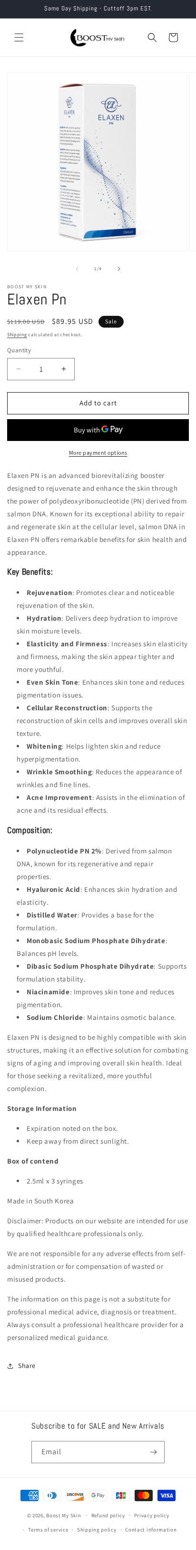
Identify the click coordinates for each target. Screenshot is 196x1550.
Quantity (19, 350)
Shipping (17, 334)
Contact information (150, 1529)
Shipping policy (97, 1529)
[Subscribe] (153, 1452)
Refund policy (108, 1515)
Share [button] (27, 1365)
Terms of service (48, 1529)
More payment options (98, 452)
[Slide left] (77, 268)
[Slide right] (118, 268)
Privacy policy (151, 1515)
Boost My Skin (64, 1515)
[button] (19, 37)
